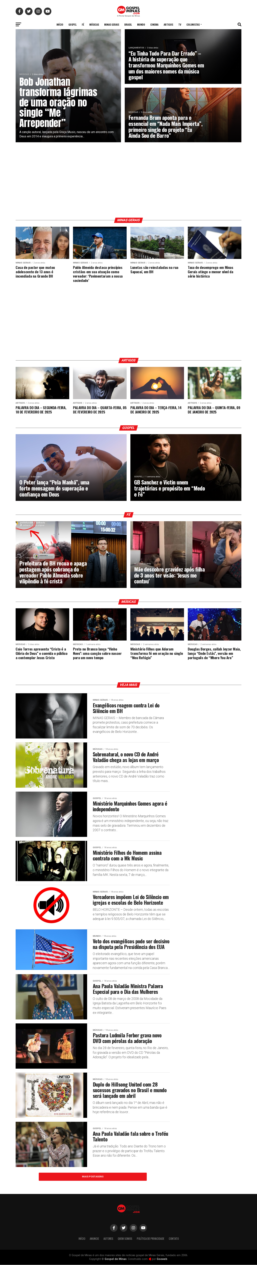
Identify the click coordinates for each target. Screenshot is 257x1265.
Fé (83, 24)
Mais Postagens (92, 1176)
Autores (108, 1239)
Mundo (141, 24)
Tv (179, 24)
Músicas (94, 24)
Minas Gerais (111, 24)
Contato (174, 1239)
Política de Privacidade (150, 1239)
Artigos (168, 24)
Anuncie (94, 1239)
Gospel (72, 24)
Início (59, 24)
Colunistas (193, 24)
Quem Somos (125, 1239)
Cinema (154, 24)
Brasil (128, 24)
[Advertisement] (128, 180)
